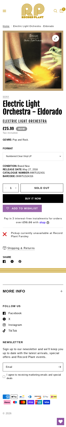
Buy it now (33, 198)
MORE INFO (14, 291)
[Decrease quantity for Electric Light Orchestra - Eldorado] (5, 188)
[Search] (55, 11)
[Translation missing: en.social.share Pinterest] (21, 261)
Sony (6, 97)
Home (6, 26)
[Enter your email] (59, 367)
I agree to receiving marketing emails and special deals (34, 376)
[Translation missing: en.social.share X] (13, 261)
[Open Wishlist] (60, 421)
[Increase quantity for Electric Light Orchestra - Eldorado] (16, 188)
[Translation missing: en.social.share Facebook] (5, 261)
